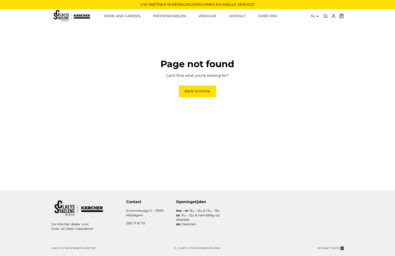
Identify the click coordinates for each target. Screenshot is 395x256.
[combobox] (315, 16)
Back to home (197, 91)
